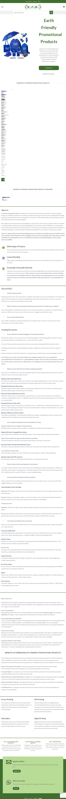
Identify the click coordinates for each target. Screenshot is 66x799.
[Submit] (51, 12)
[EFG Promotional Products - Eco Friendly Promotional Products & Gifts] (33, 7)
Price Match (29, 1)
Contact (35, 1)
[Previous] (1, 135)
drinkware (46, 612)
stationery (4, 614)
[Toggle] (3, 292)
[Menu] (2, 7)
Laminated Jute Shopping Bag (4, 93)
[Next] (6, 135)
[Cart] (64, 7)
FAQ (39, 1)
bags (51, 612)
